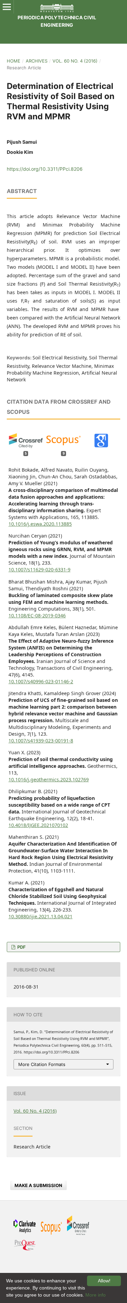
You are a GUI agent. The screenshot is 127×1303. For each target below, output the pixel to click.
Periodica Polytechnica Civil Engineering (57, 21)
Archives (36, 61)
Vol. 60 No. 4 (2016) (75, 61)
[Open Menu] (7, 7)
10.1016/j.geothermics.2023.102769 (48, 779)
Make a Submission (38, 1185)
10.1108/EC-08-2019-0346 (37, 615)
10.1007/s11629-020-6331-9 (39, 569)
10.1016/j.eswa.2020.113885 (40, 524)
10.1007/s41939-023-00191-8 (40, 740)
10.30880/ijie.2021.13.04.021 (40, 916)
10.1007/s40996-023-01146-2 (40, 681)
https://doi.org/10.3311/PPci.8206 (45, 169)
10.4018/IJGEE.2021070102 (38, 825)
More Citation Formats (41, 1064)
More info (95, 1295)
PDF (21, 947)
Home (13, 61)
